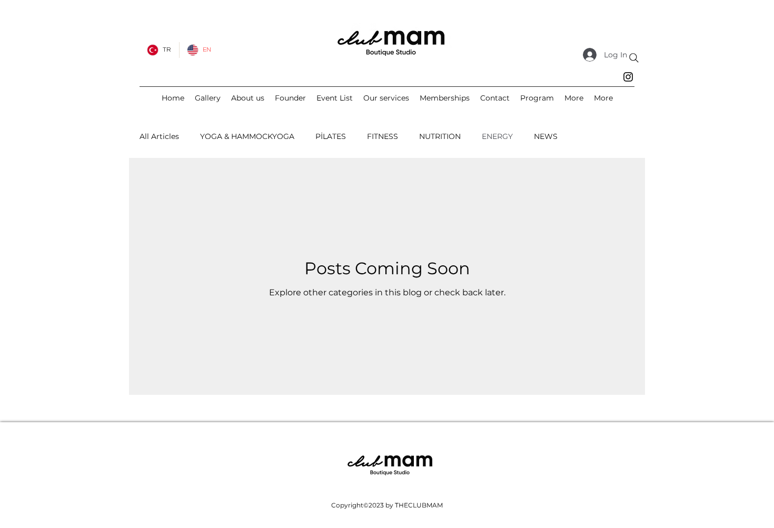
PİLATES (330, 136)
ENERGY (497, 136)
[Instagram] (628, 77)
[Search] (634, 58)
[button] (574, 98)
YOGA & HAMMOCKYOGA (247, 136)
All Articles (159, 136)
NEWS (546, 136)
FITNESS (382, 136)
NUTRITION (440, 136)
